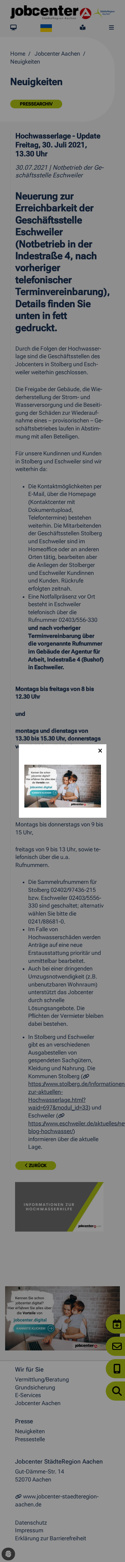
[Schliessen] (100, 750)
